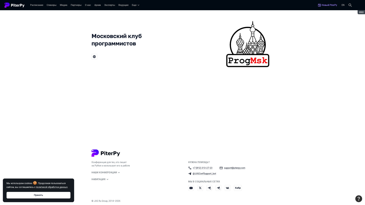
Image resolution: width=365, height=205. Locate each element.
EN (343, 5)
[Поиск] (350, 5)
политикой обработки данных (52, 187)
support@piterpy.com (234, 168)
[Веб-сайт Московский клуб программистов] (94, 57)
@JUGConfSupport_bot (204, 173)
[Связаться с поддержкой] (358, 198)
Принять (38, 195)
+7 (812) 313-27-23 (202, 168)
